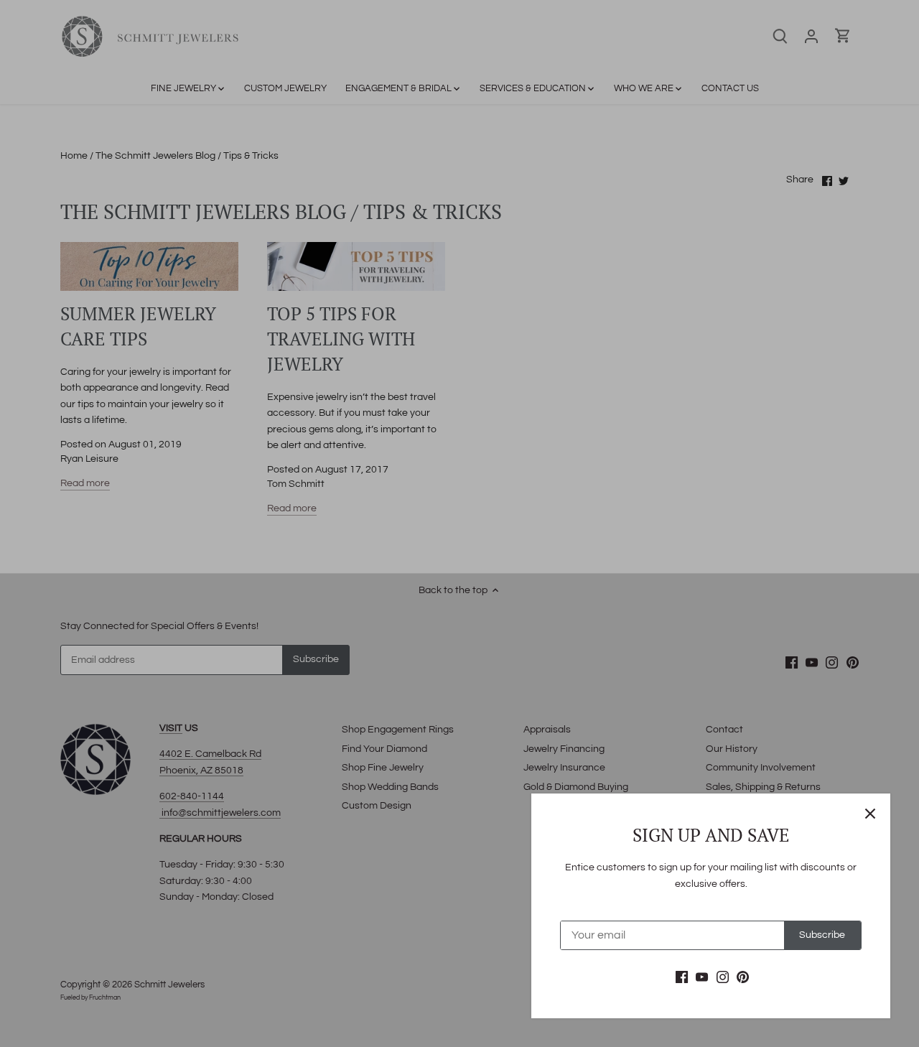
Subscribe (822, 935)
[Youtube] (702, 977)
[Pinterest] (743, 977)
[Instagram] (723, 977)
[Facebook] (682, 977)
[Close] (870, 813)
